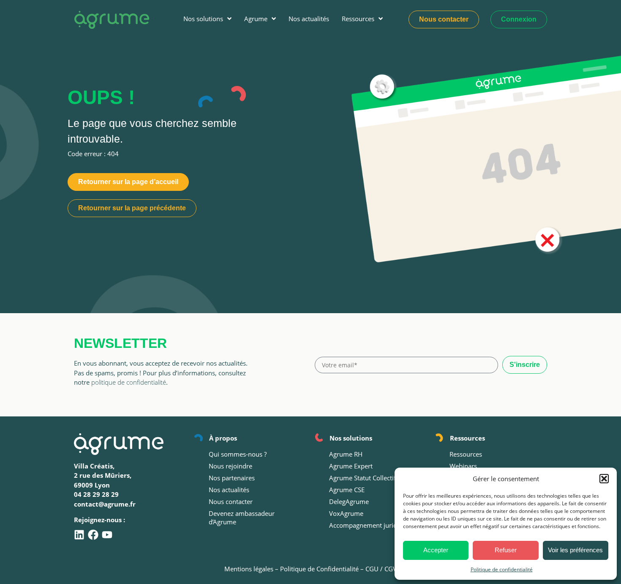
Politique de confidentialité (502, 569)
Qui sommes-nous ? (238, 454)
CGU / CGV (381, 569)
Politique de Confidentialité (319, 569)
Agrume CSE (347, 489)
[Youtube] (107, 534)
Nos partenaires (232, 478)
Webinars (463, 466)
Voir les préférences (575, 550)
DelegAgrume (349, 501)
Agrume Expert (351, 466)
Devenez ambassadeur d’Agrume (242, 517)
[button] (604, 478)
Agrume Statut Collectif (362, 478)
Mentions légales (248, 569)
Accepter (435, 550)
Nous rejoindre (230, 466)
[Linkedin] (79, 534)
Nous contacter (231, 501)
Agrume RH (345, 454)
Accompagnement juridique (369, 525)
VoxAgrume (346, 513)
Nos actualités (229, 489)
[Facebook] (93, 534)
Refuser (506, 550)
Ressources (465, 454)
